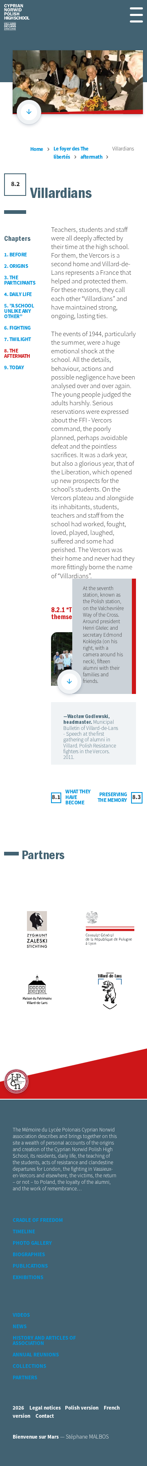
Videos (21, 1315)
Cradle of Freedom (38, 1220)
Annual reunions (36, 1355)
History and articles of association (44, 1341)
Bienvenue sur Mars (36, 1437)
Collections (29, 1366)
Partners (25, 1378)
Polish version (81, 1408)
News (20, 1326)
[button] (136, 15)
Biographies (29, 1254)
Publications (30, 1266)
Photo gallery (32, 1243)
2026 (18, 1408)
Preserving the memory (112, 797)
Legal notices (45, 1408)
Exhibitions (28, 1277)
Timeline (24, 1232)
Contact (45, 1416)
